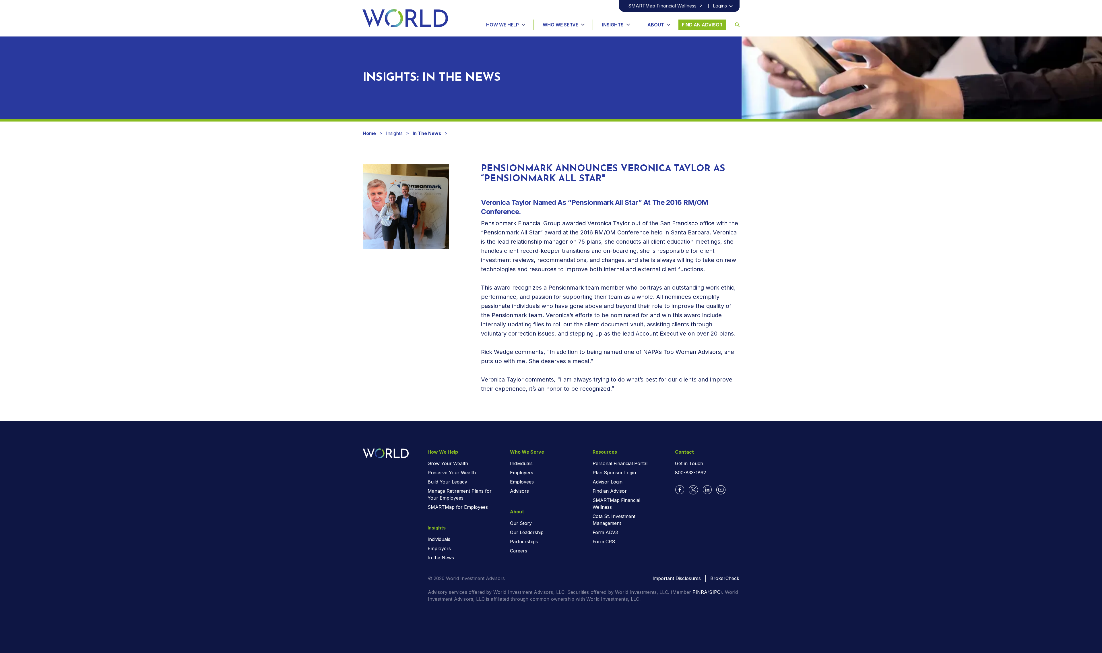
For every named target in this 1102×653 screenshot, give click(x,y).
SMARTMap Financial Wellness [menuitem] (616, 503)
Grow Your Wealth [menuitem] (448, 463)
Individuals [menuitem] (439, 539)
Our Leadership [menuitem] (527, 532)
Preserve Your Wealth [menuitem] (452, 472)
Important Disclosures (677, 578)
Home (369, 133)
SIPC (714, 592)
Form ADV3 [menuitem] (605, 532)
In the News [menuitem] (441, 557)
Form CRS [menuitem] (604, 541)
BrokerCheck (724, 578)
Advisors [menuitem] (519, 491)
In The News (427, 133)
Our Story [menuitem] (521, 523)
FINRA (699, 592)
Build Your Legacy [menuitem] (447, 482)
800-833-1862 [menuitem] (690, 472)
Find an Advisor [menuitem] (610, 491)
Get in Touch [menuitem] (689, 463)
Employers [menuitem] (439, 548)
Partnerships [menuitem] (524, 541)
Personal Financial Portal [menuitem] (620, 463)
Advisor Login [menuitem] (607, 482)
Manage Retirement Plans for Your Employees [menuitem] (460, 494)
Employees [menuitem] (522, 482)
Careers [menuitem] (518, 551)
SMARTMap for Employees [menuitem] (458, 507)
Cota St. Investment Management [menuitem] (614, 519)
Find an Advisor (702, 25)
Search (733, 25)
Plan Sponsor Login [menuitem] (614, 472)
